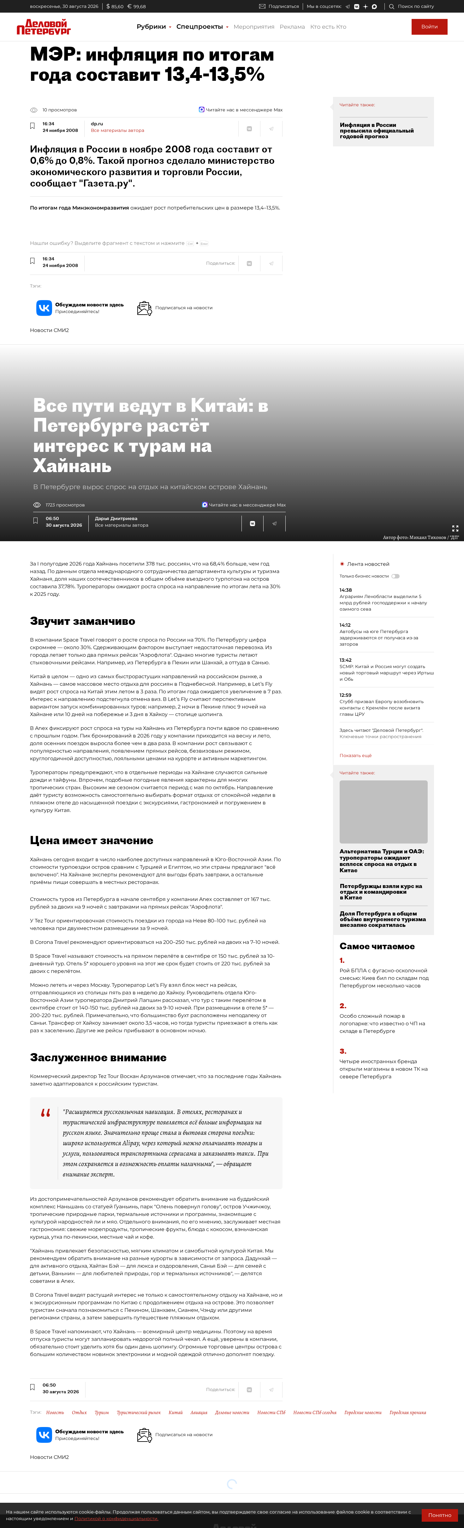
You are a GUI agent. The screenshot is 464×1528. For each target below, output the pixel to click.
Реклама (292, 26)
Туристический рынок (139, 1412)
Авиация (199, 1412)
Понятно (439, 1515)
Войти (429, 27)
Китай (176, 1412)
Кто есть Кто (328, 26)
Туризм (102, 1412)
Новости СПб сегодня (314, 1412)
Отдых (79, 1412)
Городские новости (363, 1412)
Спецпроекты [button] (200, 26)
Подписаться (284, 6)
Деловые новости (232, 1412)
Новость (55, 1412)
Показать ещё (356, 755)
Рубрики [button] (152, 26)
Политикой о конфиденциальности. (116, 1518)
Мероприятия (254, 26)
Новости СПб (271, 1412)
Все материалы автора (117, 130)
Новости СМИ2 (49, 330)
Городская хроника (408, 1412)
